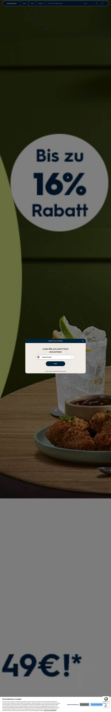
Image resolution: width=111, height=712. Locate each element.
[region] (55, 704)
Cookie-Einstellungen (73, 704)
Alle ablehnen (84, 704)
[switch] (106, 706)
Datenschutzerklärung (50, 710)
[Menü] (108, 697)
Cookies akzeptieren (96, 704)
